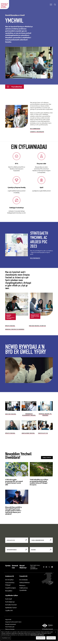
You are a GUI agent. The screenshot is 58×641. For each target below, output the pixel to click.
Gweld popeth (47, 457)
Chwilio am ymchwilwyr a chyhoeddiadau (10, 318)
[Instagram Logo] (46, 567)
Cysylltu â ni (11, 540)
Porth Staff (8, 599)
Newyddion (8, 591)
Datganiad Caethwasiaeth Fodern (13, 622)
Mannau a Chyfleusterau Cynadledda (23, 587)
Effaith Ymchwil (10, 325)
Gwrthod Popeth (51, 637)
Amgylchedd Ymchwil (28, 433)
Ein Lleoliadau (23, 580)
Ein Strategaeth (35, 258)
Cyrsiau (7, 565)
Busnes (33, 549)
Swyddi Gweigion (10, 588)
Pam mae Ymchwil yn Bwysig (37, 325)
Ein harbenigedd (35, 128)
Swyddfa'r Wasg (12, 549)
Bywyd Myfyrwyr (23, 566)
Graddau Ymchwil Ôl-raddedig (45, 414)
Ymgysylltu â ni (43, 433)
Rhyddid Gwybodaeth (10, 624)
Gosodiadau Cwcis (6, 637)
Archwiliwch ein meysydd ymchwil (35, 317)
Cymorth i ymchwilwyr (37, 131)
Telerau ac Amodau (9, 629)
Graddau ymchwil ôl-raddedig (14, 329)
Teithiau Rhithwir (24, 582)
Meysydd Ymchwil (10, 414)
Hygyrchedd (8, 619)
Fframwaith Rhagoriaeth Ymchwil (29, 414)
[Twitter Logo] (49, 567)
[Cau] (55, 632)
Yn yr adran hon (16, 87)
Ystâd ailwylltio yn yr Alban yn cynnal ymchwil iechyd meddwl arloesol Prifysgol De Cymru (39, 482)
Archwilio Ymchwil (10, 605)
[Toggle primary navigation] (51, 4)
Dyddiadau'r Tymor (11, 607)
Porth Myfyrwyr (10, 602)
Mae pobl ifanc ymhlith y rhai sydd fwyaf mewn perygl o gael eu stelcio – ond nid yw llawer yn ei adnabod (13, 510)
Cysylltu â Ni (9, 610)
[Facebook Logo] (43, 567)
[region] (29, 635)
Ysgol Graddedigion (37, 540)
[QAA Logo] (45, 626)
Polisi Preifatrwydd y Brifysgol (37, 634)
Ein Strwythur (9, 580)
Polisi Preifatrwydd (9, 626)
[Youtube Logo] (52, 567)
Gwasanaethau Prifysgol (9, 584)
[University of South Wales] (4, 4)
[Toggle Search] (55, 4)
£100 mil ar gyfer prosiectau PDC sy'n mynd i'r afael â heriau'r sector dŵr (14, 482)
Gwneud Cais (15, 566)
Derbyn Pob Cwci (40, 637)
